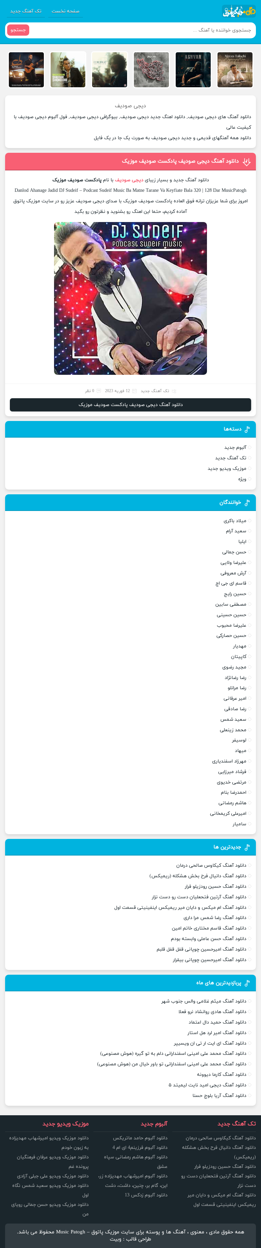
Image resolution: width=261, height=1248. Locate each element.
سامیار (239, 824)
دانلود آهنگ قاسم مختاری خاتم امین (209, 928)
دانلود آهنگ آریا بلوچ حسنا (219, 1096)
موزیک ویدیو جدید (227, 468)
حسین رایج (235, 594)
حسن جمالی (234, 552)
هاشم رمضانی (232, 803)
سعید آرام (236, 531)
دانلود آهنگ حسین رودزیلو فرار (215, 886)
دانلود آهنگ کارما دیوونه (221, 1074)
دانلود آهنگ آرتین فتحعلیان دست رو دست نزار (199, 897)
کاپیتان (238, 657)
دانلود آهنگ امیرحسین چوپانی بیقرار (209, 960)
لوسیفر (239, 740)
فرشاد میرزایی (232, 772)
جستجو (18, 30)
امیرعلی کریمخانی (228, 813)
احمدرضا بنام (233, 792)
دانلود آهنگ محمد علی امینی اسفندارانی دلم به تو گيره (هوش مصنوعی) (173, 1053)
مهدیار (239, 646)
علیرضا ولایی (233, 562)
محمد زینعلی (233, 730)
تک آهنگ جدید (25, 11)
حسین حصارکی (231, 635)
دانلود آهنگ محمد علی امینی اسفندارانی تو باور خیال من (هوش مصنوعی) (171, 1064)
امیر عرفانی (235, 698)
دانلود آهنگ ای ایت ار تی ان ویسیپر (210, 1043)
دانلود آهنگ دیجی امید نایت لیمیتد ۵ (207, 1085)
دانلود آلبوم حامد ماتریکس (140, 1138)
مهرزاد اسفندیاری (229, 761)
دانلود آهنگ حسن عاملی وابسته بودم (208, 939)
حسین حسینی (231, 615)
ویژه (242, 479)
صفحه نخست (66, 11)
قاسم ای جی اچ (230, 583)
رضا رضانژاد (235, 678)
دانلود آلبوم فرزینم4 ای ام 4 (140, 1147)
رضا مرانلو (237, 688)
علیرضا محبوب (231, 625)
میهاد (240, 751)
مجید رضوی (234, 667)
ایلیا (242, 541)
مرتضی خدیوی (231, 782)
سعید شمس (233, 719)
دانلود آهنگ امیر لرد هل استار (217, 1033)
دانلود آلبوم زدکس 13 (146, 1195)
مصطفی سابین (230, 604)
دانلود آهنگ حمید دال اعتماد (217, 1022)
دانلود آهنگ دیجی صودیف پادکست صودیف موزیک (180, 161)
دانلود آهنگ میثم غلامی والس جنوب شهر (203, 1001)
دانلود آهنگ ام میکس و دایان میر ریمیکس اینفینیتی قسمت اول (180, 907)
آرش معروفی (233, 573)
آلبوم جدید (235, 447)
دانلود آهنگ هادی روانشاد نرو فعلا (212, 1012)
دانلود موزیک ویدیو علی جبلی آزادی (53, 1176)
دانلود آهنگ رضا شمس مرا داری (215, 918)
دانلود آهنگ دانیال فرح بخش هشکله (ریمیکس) (198, 876)
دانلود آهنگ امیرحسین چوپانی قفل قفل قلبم (201, 949)
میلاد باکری (235, 521)
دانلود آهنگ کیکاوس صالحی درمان (211, 865)
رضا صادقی (235, 709)
